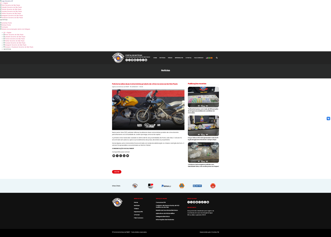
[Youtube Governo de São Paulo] (167, 43)
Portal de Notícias (134, 55)
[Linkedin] (132, 60)
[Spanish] (211, 58)
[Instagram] (137, 60)
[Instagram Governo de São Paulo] (165, 15)
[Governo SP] (165, 1)
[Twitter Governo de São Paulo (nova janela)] (165, 13)
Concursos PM (161, 202)
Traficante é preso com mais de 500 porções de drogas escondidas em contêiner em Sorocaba (203, 111)
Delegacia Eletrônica (163, 216)
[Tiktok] (140, 60)
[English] (207, 58)
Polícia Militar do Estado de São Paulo (138, 57)
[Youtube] (135, 60)
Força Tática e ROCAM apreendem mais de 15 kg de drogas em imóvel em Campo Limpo (203, 139)
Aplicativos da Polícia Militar (165, 213)
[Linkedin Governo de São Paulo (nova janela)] (165, 7)
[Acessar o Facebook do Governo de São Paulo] (167, 47)
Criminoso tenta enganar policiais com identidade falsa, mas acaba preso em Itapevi (203, 165)
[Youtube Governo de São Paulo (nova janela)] (165, 11)
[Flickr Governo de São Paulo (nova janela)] (165, 5)
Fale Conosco (198, 58)
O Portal (189, 58)
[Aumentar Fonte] (165, 23)
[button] (216, 57)
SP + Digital (4, 3)
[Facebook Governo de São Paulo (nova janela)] (165, 18)
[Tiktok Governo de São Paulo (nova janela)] (165, 9)
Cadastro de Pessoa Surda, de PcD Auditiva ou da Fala (167, 206)
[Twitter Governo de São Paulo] (167, 41)
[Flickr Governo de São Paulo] (167, 35)
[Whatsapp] (143, 60)
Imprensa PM (179, 58)
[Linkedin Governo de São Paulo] (167, 37)
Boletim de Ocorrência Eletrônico (167, 210)
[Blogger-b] (146, 60)
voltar (116, 172)
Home (155, 58)
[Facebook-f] (127, 60)
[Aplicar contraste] (165, 27)
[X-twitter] (129, 60)
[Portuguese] (209, 58)
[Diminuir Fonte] (165, 25)
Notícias (162, 58)
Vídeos (170, 58)
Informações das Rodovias (165, 220)
